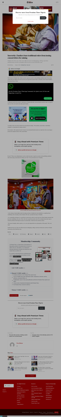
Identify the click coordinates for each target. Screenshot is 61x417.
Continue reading (30, 21)
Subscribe (43, 17)
